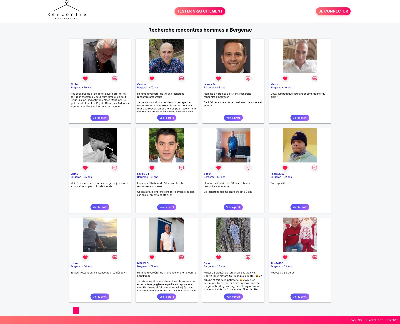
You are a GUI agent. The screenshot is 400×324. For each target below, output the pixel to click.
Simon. (208, 263)
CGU (361, 320)
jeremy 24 (210, 84)
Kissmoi (275, 84)
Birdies (74, 84)
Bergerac (75, 87)
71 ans (154, 266)
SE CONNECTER (333, 11)
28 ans (221, 266)
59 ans (288, 266)
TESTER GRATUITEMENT (200, 11)
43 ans (221, 87)
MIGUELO (143, 263)
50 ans (221, 176)
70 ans (88, 87)
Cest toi (142, 84)
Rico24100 (276, 263)
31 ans (154, 176)
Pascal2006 (277, 173)
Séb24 (208, 173)
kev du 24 (143, 173)
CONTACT (392, 320)
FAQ (353, 320)
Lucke (74, 263)
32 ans (288, 176)
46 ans (288, 87)
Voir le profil (100, 117)
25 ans (88, 176)
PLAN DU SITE (374, 320)
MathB (74, 173)
